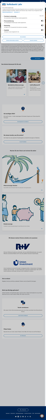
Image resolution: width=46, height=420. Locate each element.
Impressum (16, 12)
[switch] (42, 20)
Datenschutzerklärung (7, 12)
